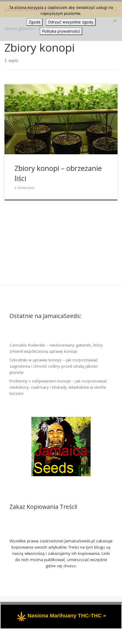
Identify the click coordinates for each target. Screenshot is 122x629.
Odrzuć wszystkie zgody (70, 22)
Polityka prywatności (61, 31)
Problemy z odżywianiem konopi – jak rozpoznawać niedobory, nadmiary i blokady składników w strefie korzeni (58, 387)
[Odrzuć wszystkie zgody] (115, 20)
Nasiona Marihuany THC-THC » (67, 616)
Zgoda (34, 22)
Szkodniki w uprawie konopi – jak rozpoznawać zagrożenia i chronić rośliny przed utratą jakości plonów (53, 366)
